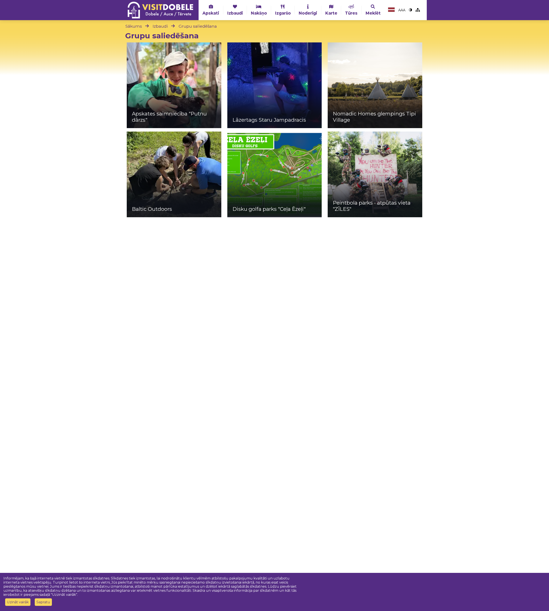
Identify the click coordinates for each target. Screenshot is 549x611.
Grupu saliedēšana (198, 26)
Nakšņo (259, 12)
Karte (331, 12)
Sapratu (43, 602)
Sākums (133, 26)
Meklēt (373, 12)
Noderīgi (308, 12)
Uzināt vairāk (18, 602)
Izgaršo (283, 12)
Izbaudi (235, 12)
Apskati (210, 12)
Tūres (351, 12)
